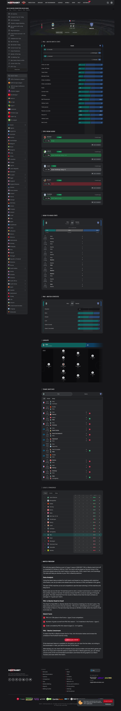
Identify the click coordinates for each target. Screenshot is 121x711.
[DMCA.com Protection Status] (49, 699)
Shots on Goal (45, 64)
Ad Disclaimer (71, 691)
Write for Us (70, 681)
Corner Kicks (44, 91)
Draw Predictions (15, 51)
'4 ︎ (45, 49)
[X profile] (13, 679)
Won (46, 313)
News (73, 2)
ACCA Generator (15, 20)
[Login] (111, 2)
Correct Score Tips (16, 48)
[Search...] (107, 2)
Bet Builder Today (15, 45)
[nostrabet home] (14, 670)
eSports (45, 686)
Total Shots (44, 72)
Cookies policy (89, 703)
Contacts (69, 676)
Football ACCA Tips (16, 38)
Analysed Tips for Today (17, 17)
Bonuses (40, 2)
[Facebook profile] (9, 679)
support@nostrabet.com (97, 682)
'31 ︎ (45, 56)
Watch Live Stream (72, 640)
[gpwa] (29, 699)
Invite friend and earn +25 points (18, 34)
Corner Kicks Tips (15, 63)
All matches (14, 14)
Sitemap (69, 689)
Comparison (46, 679)
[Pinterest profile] (16, 679)
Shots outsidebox (46, 84)
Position (47, 309)
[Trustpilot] (22, 699)
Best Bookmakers (50, 2)
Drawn (46, 317)
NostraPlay (86, 2)
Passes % (44, 114)
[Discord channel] (30, 679)
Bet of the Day (14, 41)
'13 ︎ (100, 53)
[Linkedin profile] (23, 679)
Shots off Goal (45, 68)
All (44, 398)
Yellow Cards (44, 103)
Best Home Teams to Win (17, 60)
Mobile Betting (47, 684)
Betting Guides (47, 689)
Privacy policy (70, 686)
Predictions (31, 2)
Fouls (42, 87)
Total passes (44, 107)
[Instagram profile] (20, 679)
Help (79, 2)
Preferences (108, 704)
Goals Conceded (49, 328)
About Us (69, 679)
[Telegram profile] (27, 679)
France (14, 10)
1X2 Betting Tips (15, 57)
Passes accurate (45, 111)
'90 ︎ (100, 59)
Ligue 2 (20, 10)
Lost (46, 320)
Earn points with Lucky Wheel (17, 27)
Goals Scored (48, 324)
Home (48, 398)
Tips (10, 10)
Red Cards (44, 122)
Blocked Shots (45, 76)
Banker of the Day (15, 54)
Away (53, 398)
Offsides (43, 95)
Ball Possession (45, 99)
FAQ (68, 674)
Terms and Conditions (73, 684)
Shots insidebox (45, 80)
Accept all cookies (108, 701)
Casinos (60, 2)
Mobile (67, 2)
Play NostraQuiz (15, 30)
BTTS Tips (13, 66)
